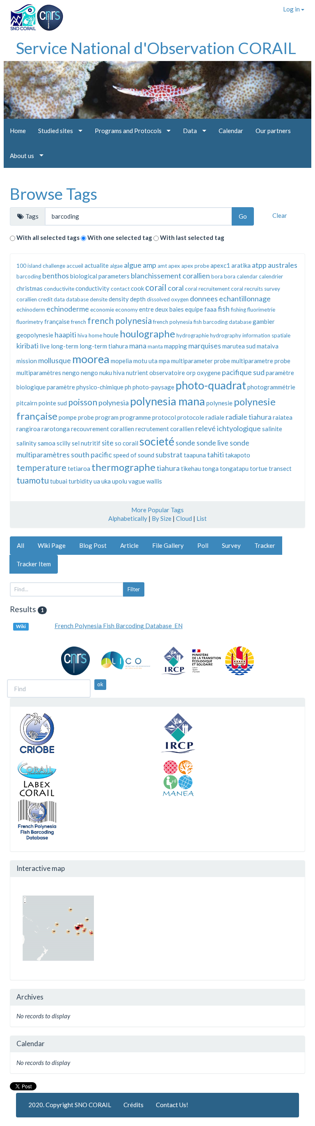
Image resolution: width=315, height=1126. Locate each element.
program (107, 417)
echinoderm (30, 309)
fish (224, 308)
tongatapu (234, 468)
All (20, 545)
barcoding (28, 276)
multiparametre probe (260, 360)
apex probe (195, 265)
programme (135, 417)
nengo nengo (80, 372)
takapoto (237, 455)
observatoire (167, 372)
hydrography (225, 335)
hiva (82, 335)
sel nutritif (86, 443)
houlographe (147, 333)
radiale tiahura (249, 416)
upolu (119, 481)
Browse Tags (53, 193)
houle (111, 335)
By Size (161, 518)
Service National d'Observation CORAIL (156, 47)
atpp (259, 264)
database (77, 299)
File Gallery (168, 545)
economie (102, 309)
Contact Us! (172, 1104)
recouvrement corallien (102, 428)
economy (126, 309)
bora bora (223, 276)
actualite (96, 265)
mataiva (267, 346)
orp (191, 372)
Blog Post (93, 545)
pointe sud (53, 403)
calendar (247, 276)
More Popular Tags (157, 509)
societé (156, 441)
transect (280, 468)
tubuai (58, 481)
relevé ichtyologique (228, 428)
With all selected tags (48, 237)
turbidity (80, 481)
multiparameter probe (200, 360)
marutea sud (239, 346)
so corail (126, 443)
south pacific (91, 454)
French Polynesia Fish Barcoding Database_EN (119, 625)
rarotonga (55, 428)
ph (128, 387)
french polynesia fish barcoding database (202, 322)
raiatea (282, 417)
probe (86, 417)
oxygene (209, 372)
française (57, 321)
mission (26, 360)
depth (138, 299)
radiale (214, 417)
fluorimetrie (261, 309)
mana (137, 345)
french (78, 322)
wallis (154, 481)
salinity (26, 443)
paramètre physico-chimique (85, 387)
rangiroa (28, 428)
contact (120, 288)
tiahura (168, 468)
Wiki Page (52, 545)
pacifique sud (243, 372)
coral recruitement (207, 288)
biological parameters (100, 276)
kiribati (27, 345)
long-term (64, 346)
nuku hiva (112, 372)
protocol (164, 417)
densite (98, 299)
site (108, 442)
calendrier (271, 276)
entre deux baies (161, 309)
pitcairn (26, 403)
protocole (190, 417)
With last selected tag (192, 237)
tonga (210, 468)
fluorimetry (29, 322)
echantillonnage (245, 298)
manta (155, 346)
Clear (279, 215)
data (59, 299)
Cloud (184, 518)
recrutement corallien (164, 428)
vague (136, 481)
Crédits (133, 1104)
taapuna (195, 455)
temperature (41, 467)
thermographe (123, 467)
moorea (91, 359)
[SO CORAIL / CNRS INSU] (33, 14)
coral (176, 287)
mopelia (121, 360)
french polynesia (119, 320)
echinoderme (67, 308)
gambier (264, 321)
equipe (194, 309)
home (95, 335)
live (45, 346)
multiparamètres (38, 372)
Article (129, 545)
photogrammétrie (271, 387)
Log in (292, 9)
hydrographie (192, 335)
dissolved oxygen (168, 299)
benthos (55, 275)
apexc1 (220, 265)
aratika (241, 265)
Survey (231, 545)
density (119, 299)
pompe (68, 417)
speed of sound (133, 455)
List (201, 518)
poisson (82, 402)
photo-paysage (153, 387)
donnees (204, 298)
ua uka (102, 481)
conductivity (92, 288)
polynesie (219, 403)
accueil (74, 265)
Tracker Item (33, 564)
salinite (272, 428)
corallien (26, 299)
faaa (210, 309)
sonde (185, 442)
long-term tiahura (104, 346)
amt (162, 265)
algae (116, 265)
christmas (29, 288)
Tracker (264, 545)
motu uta (145, 360)
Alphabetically (127, 518)
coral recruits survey (255, 288)
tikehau (191, 468)
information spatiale (266, 335)
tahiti (215, 454)
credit (45, 299)
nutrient (137, 372)
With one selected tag (119, 237)
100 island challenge (40, 265)
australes (282, 264)
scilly (64, 443)
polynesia (113, 402)
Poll (202, 545)
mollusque (54, 360)
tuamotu (32, 480)
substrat (169, 454)
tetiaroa (79, 468)
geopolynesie (34, 335)
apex (174, 265)
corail (156, 287)
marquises (204, 345)
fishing (238, 309)
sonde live (212, 442)
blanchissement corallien (170, 275)
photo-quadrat (211, 385)
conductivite (59, 288)
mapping (175, 346)
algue (133, 264)
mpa (164, 360)
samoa (46, 443)
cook (137, 288)
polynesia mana (167, 401)
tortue (258, 468)
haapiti (65, 334)
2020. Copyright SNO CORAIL (69, 1104)
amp (149, 264)
